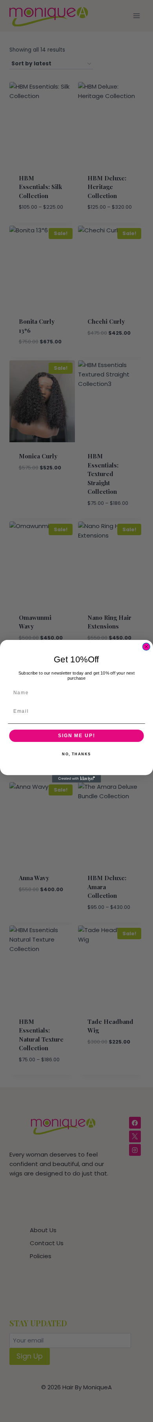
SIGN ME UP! (76, 735)
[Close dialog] (146, 646)
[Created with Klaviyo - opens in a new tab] (76, 778)
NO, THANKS (76, 754)
